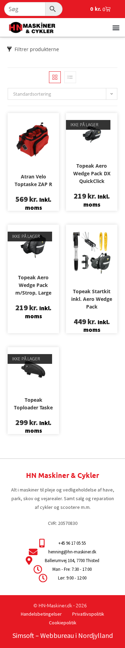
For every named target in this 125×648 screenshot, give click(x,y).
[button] (116, 27)
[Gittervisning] (55, 77)
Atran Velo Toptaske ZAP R (33, 180)
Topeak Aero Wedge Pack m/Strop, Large (33, 285)
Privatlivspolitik (88, 614)
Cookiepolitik (62, 622)
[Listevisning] (70, 77)
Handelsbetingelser (41, 614)
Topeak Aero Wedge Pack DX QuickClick (91, 173)
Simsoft (23, 635)
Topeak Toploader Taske (33, 404)
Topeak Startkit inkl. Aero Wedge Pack (91, 299)
